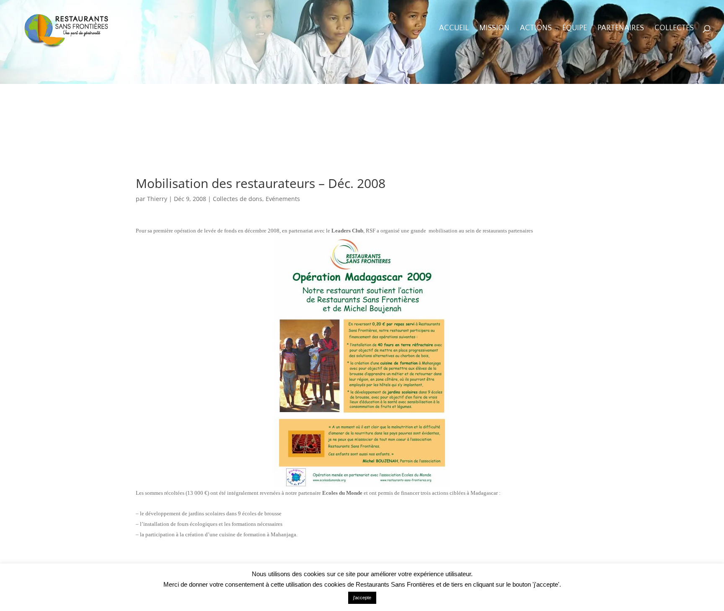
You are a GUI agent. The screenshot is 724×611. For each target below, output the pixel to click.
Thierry (157, 199)
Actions (536, 28)
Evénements (283, 199)
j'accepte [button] (362, 597)
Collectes (674, 28)
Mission (494, 28)
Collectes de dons (237, 199)
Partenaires (620, 28)
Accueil (454, 28)
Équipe (574, 28)
